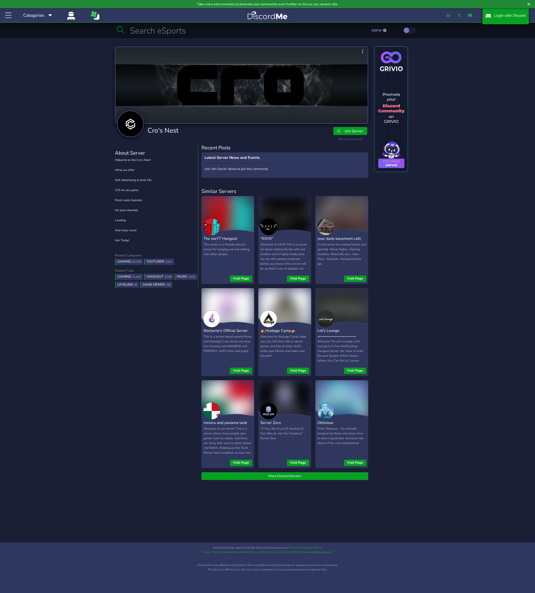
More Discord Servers (284, 476)
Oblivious (325, 422)
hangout (159, 276)
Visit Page (241, 278)
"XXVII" (266, 238)
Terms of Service (279, 552)
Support (327, 552)
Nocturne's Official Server (226, 330)
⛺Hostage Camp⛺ (278, 330)
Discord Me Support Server (305, 548)
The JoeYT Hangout (220, 238)
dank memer (157, 284)
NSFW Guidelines (302, 552)
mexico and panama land (225, 422)
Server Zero (270, 422)
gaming (129, 276)
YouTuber (159, 261)
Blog (318, 552)
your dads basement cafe (339, 238)
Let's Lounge (328, 330)
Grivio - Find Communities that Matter (226, 552)
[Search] (120, 29)
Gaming (129, 261)
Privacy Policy (259, 552)
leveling (127, 284)
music (186, 276)
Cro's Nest (163, 130)
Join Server (354, 130)
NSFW (377, 30)
